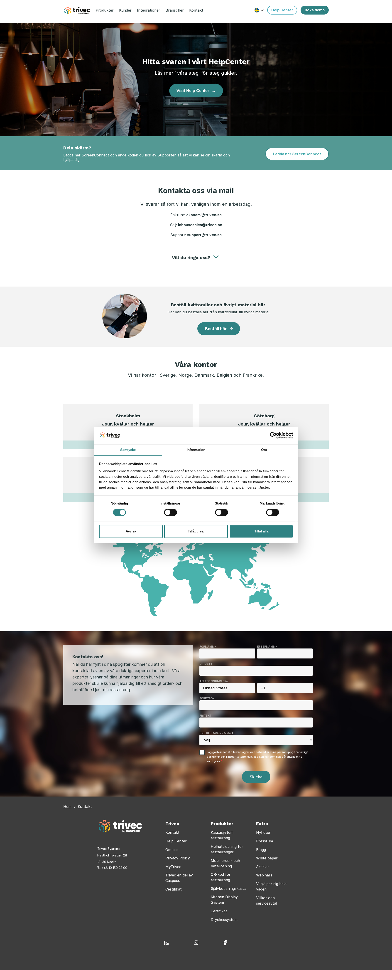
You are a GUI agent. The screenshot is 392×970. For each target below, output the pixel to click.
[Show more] (216, 256)
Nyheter (263, 832)
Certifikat (173, 889)
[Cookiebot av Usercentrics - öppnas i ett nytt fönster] (273, 435)
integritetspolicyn (240, 756)
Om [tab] (264, 450)
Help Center (176, 841)
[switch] (170, 512)
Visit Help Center (196, 90)
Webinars (264, 875)
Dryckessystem (224, 919)
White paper (267, 858)
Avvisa (131, 531)
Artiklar (262, 866)
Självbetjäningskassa (228, 888)
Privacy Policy (177, 858)
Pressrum (264, 841)
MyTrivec (173, 866)
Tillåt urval (196, 531)
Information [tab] (196, 450)
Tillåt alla (261, 531)
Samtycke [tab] (128, 450)
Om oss (171, 849)
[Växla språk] (259, 10)
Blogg (261, 849)
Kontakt (172, 832)
